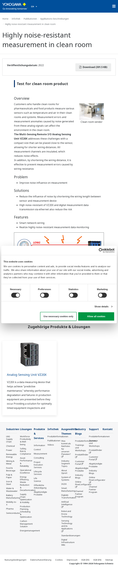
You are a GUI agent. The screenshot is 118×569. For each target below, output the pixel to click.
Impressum (72, 559)
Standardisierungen (70, 535)
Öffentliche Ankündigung (40, 486)
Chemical (10, 446)
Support (94, 429)
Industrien (12, 429)
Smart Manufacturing (68, 489)
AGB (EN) (97, 559)
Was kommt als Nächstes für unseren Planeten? (66, 447)
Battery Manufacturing (13, 496)
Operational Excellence (25, 471)
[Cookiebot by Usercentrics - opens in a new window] (101, 250)
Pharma (10, 508)
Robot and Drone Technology (66, 514)
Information (39, 445)
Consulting (39, 457)
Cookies (59, 559)
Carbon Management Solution (26, 524)
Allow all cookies (96, 316)
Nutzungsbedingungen (15, 559)
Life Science (37, 479)
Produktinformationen (57, 436)
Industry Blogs (79, 476)
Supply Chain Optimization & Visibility (26, 498)
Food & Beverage (10, 469)
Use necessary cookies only (58, 316)
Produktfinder (81, 454)
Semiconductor (13, 513)
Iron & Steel (9, 482)
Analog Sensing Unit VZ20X (27, 375)
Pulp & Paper (9, 476)
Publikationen (30, 18)
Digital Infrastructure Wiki (68, 542)
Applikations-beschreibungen (54, 18)
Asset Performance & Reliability (26, 462)
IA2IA (64, 484)
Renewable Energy (11, 455)
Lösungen (26, 429)
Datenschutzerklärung (40, 559)
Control (37, 449)
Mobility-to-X (11, 503)
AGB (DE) (85, 559)
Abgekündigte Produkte (40, 493)
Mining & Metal (10, 462)
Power (9, 450)
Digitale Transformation (68, 496)
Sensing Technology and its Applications (67, 524)
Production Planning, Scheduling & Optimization (26, 511)
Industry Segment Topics (65, 463)
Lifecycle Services (38, 472)
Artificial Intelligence (66, 503)
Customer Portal (79, 462)
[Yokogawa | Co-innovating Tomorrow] (15, 6)
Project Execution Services (38, 465)
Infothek (16, 18)
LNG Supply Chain (9, 439)
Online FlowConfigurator (83, 483)
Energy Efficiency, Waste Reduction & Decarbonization (27, 483)
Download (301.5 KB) (94, 67)
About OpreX (64, 471)
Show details (101, 306)
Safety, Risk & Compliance (25, 451)
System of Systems (66, 478)
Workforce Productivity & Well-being (25, 440)
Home (5, 18)
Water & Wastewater (12, 489)
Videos (50, 444)
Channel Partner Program (79, 494)
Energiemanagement (30, 530)
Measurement (40, 453)
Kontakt (108, 429)
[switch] (44, 295)
